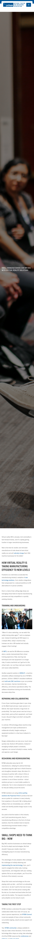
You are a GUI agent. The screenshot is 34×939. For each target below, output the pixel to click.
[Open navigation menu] (28, 5)
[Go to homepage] (14, 5)
